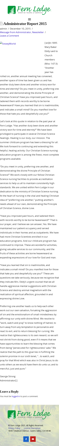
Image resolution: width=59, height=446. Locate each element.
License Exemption (32, 428)
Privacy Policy (14, 428)
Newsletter (38, 32)
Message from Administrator (15, 32)
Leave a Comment (9, 35)
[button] (29, 17)
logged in (16, 396)
